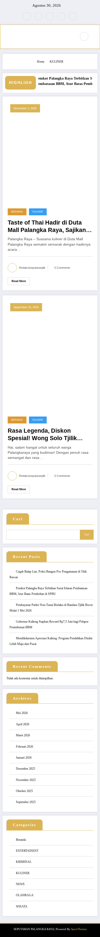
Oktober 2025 (24, 791)
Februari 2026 (24, 746)
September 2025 (26, 802)
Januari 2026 (24, 757)
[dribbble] (50, 16)
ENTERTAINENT (27, 851)
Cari (18, 519)
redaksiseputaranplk (32, 267)
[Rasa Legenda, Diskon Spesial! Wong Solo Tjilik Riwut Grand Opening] (50, 354)
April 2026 (22, 724)
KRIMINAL (24, 862)
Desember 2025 (25, 768)
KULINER (38, 211)
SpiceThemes (79, 929)
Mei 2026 (22, 713)
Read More (19, 281)
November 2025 (26, 780)
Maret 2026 (23, 735)
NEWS (20, 884)
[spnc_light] (95, 37)
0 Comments (62, 267)
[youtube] (73, 16)
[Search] (84, 36)
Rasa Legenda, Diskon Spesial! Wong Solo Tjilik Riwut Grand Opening (42, 435)
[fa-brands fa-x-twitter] (38, 16)
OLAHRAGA (25, 895)
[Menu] (70, 36)
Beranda (17, 211)
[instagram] (61, 16)
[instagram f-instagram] (27, 16)
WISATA (21, 906)
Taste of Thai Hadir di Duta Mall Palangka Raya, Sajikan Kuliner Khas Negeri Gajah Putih (47, 226)
